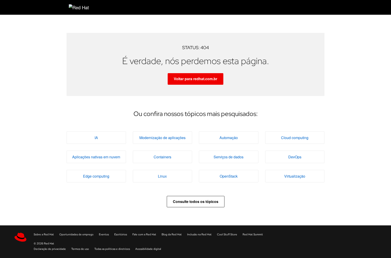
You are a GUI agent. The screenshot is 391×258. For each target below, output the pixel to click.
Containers (162, 156)
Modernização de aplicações (162, 137)
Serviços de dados (228, 156)
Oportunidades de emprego (76, 234)
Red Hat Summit (253, 234)
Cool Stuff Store (227, 234)
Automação (228, 137)
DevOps (294, 156)
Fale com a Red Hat (144, 234)
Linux (162, 176)
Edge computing (96, 176)
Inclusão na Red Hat (199, 234)
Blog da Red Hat (172, 234)
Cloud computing (294, 137)
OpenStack (229, 176)
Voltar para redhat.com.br (195, 78)
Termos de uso (80, 249)
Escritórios (120, 234)
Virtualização (294, 176)
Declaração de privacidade (50, 249)
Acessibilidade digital (148, 249)
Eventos (104, 234)
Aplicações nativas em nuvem (96, 156)
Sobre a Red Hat (44, 234)
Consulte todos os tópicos (195, 201)
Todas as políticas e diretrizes (112, 249)
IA (96, 137)
